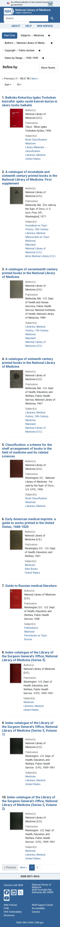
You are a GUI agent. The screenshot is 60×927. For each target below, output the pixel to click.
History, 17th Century (36, 330)
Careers (36, 912)
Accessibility (38, 908)
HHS (30, 922)
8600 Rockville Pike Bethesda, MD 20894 (42, 891)
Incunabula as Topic (36, 225)
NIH (25, 922)
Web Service (45, 25)
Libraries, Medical (35, 154)
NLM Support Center (42, 905)
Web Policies (10, 905)
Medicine (30, 143)
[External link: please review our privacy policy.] (6, 892)
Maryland (30, 244)
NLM (18, 922)
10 (20, 84)
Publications (31, 627)
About (16, 25)
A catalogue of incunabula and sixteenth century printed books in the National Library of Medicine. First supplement (29, 177)
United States (32, 158)
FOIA (6, 908)
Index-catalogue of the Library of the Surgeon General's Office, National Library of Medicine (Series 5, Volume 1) (30, 728)
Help (28, 25)
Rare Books (31, 568)
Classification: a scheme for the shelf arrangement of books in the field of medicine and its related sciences (27, 450)
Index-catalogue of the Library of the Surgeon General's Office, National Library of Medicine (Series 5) (30, 656)
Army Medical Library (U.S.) (40, 256)
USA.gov (39, 922)
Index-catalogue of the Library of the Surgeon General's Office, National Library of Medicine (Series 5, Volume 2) (30, 803)
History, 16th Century (36, 229)
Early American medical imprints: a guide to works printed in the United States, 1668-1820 (29, 523)
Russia (28, 639)
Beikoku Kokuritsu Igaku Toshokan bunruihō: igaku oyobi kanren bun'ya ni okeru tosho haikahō (29, 101)
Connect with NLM (13, 885)
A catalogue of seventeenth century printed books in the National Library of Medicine (30, 273)
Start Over (9, 35)
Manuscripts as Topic (37, 237)
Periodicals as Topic (35, 635)
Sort (7, 84)
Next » (35, 78)
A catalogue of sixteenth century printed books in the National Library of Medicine (28, 362)
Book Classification (36, 139)
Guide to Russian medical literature (31, 586)
